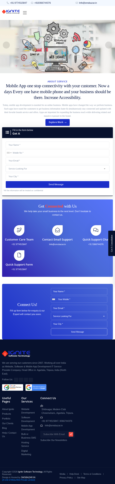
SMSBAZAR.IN (28, 477)
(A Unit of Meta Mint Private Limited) (18, 480)
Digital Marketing (26, 453)
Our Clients (7, 423)
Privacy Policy (66, 477)
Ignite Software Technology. (30, 471)
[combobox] (9, 153)
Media (62, 474)
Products (6, 414)
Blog (4, 428)
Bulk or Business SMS (28, 436)
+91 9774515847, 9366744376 (57, 421)
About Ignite (8, 409)
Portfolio (6, 418)
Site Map (81, 477)
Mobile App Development (28, 428)
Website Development (28, 411)
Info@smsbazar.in (88, 3)
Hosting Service (25, 444)
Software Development (28, 419)
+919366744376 (42, 3)
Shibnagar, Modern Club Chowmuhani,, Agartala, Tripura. (57, 411)
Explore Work (56, 122)
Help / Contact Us (9, 435)
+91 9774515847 (18, 3)
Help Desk (74, 474)
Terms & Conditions (92, 474)
